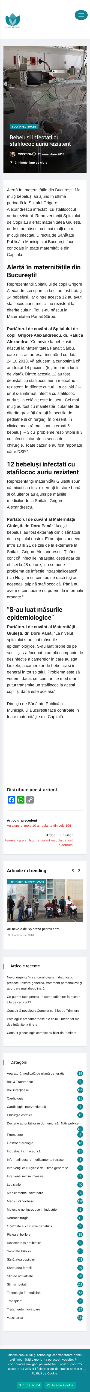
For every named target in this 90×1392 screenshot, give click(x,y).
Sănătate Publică (19, 1251)
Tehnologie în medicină (24, 1293)
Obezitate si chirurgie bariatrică (29, 1226)
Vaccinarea (15, 1317)
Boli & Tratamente (20, 1082)
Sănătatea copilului (21, 1259)
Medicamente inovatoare (25, 1193)
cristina (24, 154)
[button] (75, 873)
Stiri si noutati (17, 1284)
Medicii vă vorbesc (20, 1201)
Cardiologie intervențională (26, 1107)
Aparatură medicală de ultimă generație (36, 1073)
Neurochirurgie (18, 1218)
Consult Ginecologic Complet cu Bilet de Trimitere (43, 1010)
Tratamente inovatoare (26, 882)
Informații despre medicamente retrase (35, 1159)
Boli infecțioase (24, 127)
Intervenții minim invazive (25, 1176)
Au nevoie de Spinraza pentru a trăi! (34, 929)
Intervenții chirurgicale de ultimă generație (37, 1168)
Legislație (14, 1184)
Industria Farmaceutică (24, 1151)
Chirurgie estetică (20, 1115)
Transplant (14, 1301)
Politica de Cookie (60, 1385)
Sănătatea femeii (19, 1268)
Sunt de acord (29, 1385)
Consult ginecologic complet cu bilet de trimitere (42, 1033)
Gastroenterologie (20, 1143)
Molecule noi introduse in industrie (32, 1209)
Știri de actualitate (20, 1276)
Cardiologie (15, 1098)
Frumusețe (15, 1134)
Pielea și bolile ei (19, 1234)
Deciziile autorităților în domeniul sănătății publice (43, 1123)
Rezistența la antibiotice (24, 1243)
